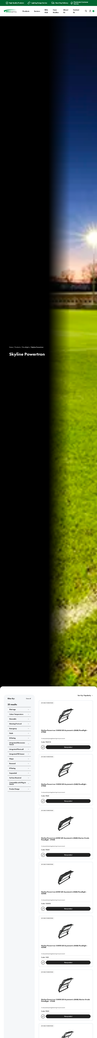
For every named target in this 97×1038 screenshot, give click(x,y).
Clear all (28, 698)
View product (68, 747)
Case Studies (56, 11)
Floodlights (25, 347)
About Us (65, 11)
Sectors (37, 11)
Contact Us (76, 11)
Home (11, 347)
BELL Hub (46, 11)
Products (26, 11)
